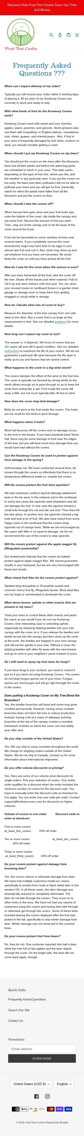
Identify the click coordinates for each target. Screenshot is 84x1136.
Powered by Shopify (57, 1122)
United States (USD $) (29, 1084)
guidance (61, 321)
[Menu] (77, 34)
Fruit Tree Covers (35, 1122)
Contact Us (15, 1020)
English (62, 1084)
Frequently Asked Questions (27, 999)
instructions (11, 351)
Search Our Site (19, 1010)
